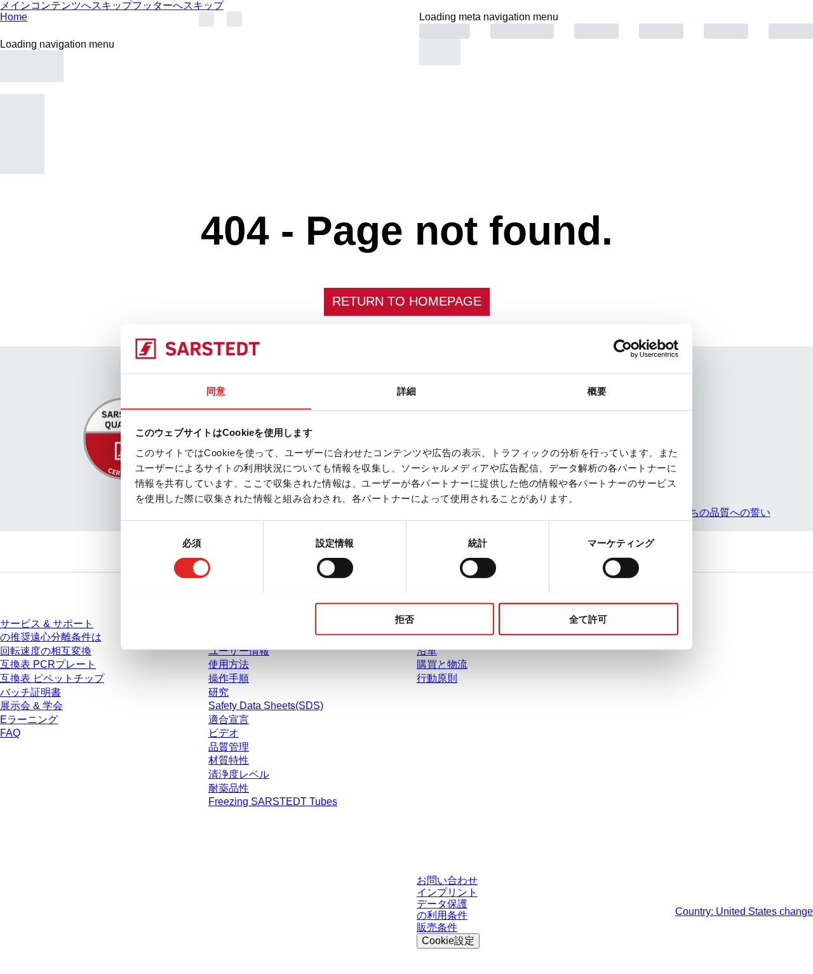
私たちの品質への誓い (719, 512)
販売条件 (437, 927)
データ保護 (442, 903)
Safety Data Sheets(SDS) (265, 705)
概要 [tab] (597, 390)
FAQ (10, 732)
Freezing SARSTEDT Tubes (272, 801)
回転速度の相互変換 (45, 651)
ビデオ (223, 732)
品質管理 (228, 746)
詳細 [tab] (406, 390)
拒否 (404, 618)
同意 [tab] (215, 390)
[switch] (335, 567)
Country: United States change (744, 911)
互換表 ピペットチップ (52, 678)
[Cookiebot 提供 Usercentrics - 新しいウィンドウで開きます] (622, 348)
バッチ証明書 (30, 692)
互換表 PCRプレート (48, 664)
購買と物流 (442, 664)
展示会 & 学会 (31, 705)
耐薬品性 (228, 788)
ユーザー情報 (238, 651)
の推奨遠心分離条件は (51, 637)
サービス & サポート (46, 623)
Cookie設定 (448, 940)
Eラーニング (29, 719)
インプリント (447, 892)
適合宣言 (228, 719)
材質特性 (228, 760)
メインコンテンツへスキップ (66, 5)
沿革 (427, 651)
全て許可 (588, 618)
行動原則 (437, 678)
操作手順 (228, 678)
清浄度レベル (238, 774)
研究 (218, 692)
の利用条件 (442, 915)
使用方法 (228, 664)
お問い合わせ (447, 880)
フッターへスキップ (178, 5)
